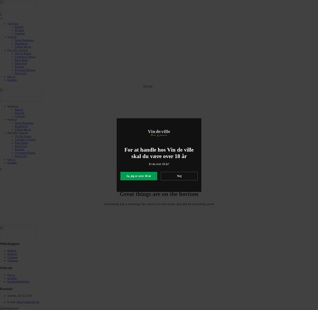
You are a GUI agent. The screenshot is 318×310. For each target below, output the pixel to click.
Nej (179, 176)
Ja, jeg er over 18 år (138, 176)
